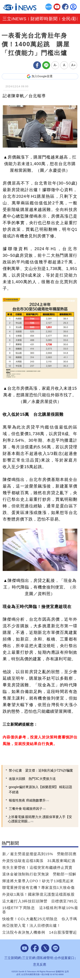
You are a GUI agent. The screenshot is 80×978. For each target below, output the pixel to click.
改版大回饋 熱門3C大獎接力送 (32, 778)
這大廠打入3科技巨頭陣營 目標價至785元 (40, 901)
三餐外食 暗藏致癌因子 (27, 808)
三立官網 (28, 958)
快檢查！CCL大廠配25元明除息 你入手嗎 (39, 919)
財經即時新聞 (44, 19)
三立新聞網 (12, 958)
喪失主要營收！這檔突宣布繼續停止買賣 (37, 868)
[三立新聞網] (48, 7)
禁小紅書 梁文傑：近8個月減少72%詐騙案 (41, 770)
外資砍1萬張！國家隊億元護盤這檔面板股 (38, 894)
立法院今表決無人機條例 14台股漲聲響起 (39, 932)
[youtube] (57, 7)
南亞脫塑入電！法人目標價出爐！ (31, 926)
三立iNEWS (14, 19)
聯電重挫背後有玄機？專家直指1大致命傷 (38, 888)
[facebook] (65, 7)
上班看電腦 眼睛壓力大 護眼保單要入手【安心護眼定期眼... (40, 819)
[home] (19, 6)
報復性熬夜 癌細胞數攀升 (29, 800)
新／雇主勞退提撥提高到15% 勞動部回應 (39, 854)
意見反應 (39, 964)
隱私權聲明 (45, 958)
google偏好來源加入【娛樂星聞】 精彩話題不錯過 (40, 789)
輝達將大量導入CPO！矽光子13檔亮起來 (38, 881)
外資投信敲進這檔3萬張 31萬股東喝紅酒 (38, 861)
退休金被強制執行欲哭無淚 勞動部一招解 (39, 874)
